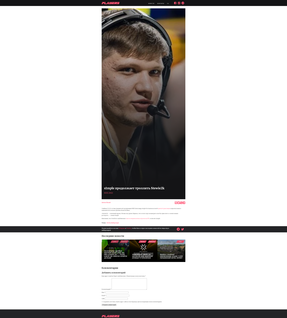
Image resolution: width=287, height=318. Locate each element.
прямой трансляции (164, 208)
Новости (151, 3)
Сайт (103, 298)
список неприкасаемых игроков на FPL (138, 218)
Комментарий (106, 289)
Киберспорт (115, 223)
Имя (103, 292)
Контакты (160, 3)
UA (168, 3)
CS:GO (108, 223)
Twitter (128, 228)
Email (104, 295)
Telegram (122, 228)
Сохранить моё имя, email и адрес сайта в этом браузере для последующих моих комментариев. (132, 301)
